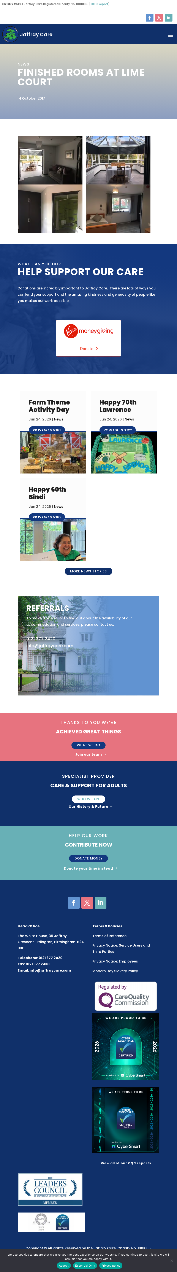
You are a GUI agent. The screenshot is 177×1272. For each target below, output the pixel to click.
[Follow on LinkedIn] (168, 18)
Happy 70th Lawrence (118, 406)
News (58, 419)
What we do (88, 745)
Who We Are (88, 799)
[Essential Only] (171, 1260)
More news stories (88, 571)
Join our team (88, 754)
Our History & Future (88, 806)
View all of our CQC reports (126, 1163)
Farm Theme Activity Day (49, 406)
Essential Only (85, 1265)
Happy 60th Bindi (47, 493)
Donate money (88, 858)
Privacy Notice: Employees (115, 961)
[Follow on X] (159, 18)
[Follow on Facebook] (149, 18)
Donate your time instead (88, 868)
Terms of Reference (109, 935)
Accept (64, 1265)
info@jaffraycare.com (50, 970)
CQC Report (99, 4)
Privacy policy (110, 1265)
